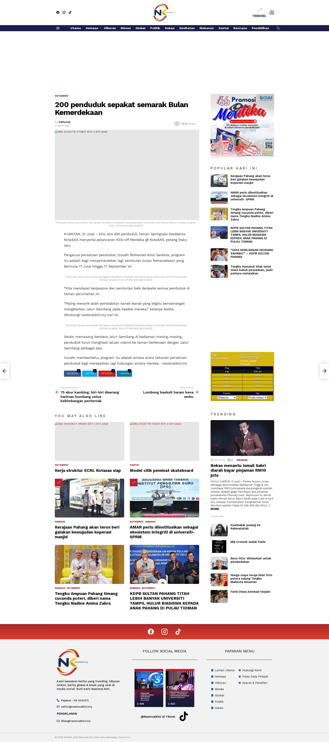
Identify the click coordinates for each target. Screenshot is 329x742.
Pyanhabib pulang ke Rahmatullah (245, 526)
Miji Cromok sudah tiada (248, 542)
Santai (224, 28)
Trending (259, 16)
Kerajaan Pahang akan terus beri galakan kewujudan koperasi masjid (87, 532)
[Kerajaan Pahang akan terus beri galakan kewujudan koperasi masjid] (89, 498)
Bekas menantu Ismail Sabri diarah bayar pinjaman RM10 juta (238, 470)
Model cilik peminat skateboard (161, 470)
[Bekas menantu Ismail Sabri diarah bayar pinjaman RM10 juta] (242, 438)
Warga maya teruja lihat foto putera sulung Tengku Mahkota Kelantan (251, 578)
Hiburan (110, 28)
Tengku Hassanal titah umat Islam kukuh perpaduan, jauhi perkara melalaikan (252, 270)
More (215, 509)
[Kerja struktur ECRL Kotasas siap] (89, 441)
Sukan (170, 28)
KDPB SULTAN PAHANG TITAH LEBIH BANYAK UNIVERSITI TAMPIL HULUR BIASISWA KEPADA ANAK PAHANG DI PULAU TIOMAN (164, 600)
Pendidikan (260, 28)
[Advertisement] (164, 59)
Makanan (207, 28)
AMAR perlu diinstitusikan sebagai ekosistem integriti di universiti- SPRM (164, 532)
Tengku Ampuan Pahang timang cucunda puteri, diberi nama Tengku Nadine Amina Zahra (86, 598)
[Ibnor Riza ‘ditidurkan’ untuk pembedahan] (219, 563)
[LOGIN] (272, 12)
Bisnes (126, 28)
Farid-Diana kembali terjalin (250, 591)
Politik (155, 28)
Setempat (62, 465)
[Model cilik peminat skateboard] (164, 441)
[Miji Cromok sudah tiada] (219, 546)
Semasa (92, 28)
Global (140, 28)
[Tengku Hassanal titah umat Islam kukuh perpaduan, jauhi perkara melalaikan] (219, 271)
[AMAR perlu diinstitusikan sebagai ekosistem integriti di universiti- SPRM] (164, 498)
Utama (75, 28)
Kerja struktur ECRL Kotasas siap (88, 470)
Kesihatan (187, 28)
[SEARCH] (278, 28)
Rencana (240, 28)
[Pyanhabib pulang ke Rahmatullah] (219, 529)
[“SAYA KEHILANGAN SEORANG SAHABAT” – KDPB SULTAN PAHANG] (219, 254)
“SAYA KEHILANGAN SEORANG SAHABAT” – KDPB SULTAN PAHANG (252, 253)
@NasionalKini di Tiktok (158, 716)
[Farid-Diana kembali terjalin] (219, 596)
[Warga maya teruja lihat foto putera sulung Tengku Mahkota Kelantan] (219, 579)
